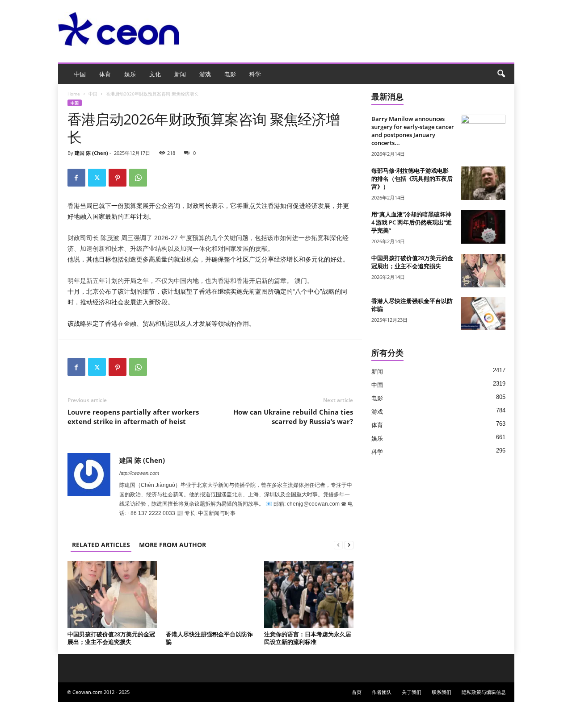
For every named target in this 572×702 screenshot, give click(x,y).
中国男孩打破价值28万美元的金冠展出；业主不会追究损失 (111, 638)
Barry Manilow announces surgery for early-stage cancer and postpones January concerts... (412, 131)
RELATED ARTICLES (101, 544)
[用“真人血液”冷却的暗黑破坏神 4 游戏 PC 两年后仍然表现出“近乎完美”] (483, 227)
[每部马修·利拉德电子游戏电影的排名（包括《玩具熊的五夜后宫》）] (483, 183)
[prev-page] (338, 544)
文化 (155, 74)
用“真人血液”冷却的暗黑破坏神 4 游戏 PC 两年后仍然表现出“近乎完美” (411, 222)
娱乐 (130, 74)
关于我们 (411, 692)
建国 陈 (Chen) (91, 153)
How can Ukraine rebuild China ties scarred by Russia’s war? (293, 416)
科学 (255, 74)
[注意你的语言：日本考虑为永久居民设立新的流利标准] (308, 594)
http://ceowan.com (139, 473)
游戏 (205, 74)
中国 (80, 74)
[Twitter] (97, 178)
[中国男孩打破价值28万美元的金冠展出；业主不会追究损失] (112, 594)
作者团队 (381, 692)
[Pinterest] (117, 178)
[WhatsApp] (138, 178)
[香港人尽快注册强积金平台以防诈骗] (210, 594)
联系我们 (441, 692)
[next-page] (349, 544)
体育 (105, 74)
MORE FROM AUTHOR (172, 544)
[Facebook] (76, 178)
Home (73, 94)
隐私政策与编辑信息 (484, 692)
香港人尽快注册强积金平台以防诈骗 (209, 638)
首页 (357, 692)
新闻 (180, 74)
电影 (230, 74)
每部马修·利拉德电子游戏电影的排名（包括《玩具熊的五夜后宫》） (412, 178)
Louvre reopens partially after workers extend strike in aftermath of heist (133, 416)
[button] (501, 74)
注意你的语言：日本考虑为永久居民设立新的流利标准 (307, 638)
